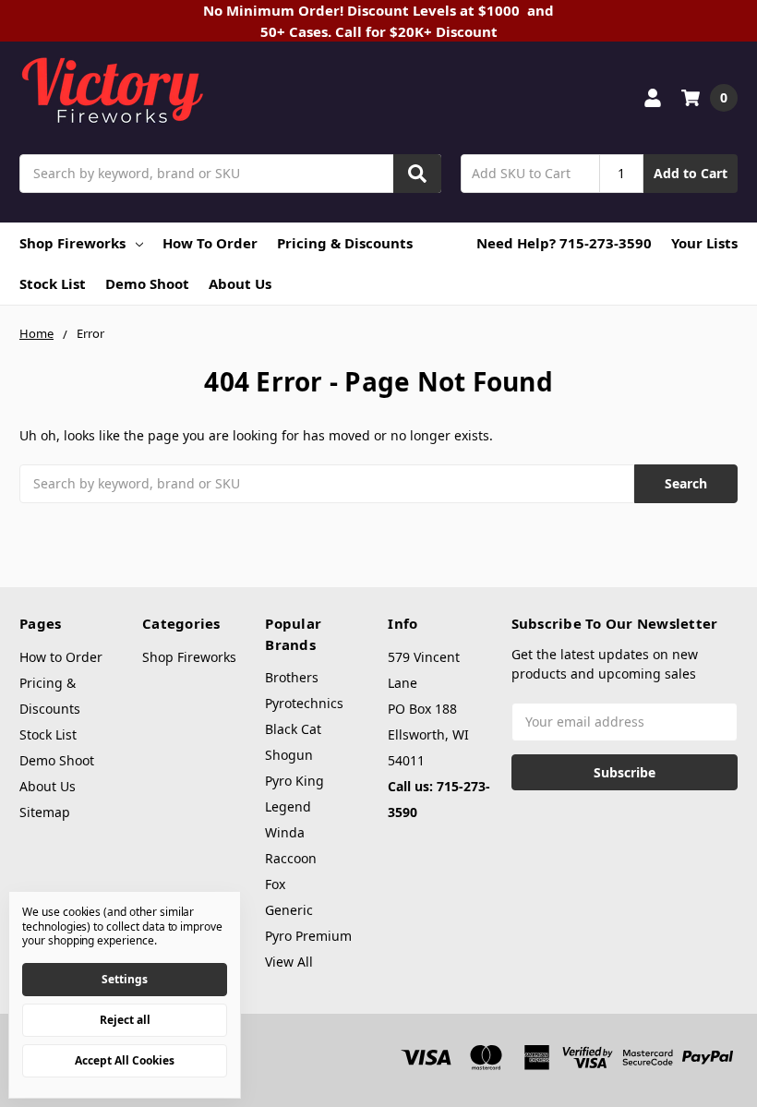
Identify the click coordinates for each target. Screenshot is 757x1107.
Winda (285, 832)
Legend (288, 806)
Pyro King (294, 780)
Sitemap (44, 812)
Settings (125, 979)
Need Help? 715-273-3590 (564, 243)
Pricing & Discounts (345, 243)
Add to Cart (690, 173)
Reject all (125, 1020)
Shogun (289, 755)
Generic (289, 910)
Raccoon (291, 858)
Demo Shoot (147, 283)
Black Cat (293, 729)
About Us (240, 283)
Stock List (52, 283)
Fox (275, 884)
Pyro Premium (308, 936)
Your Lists (704, 243)
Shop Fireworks (72, 243)
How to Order (210, 243)
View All (289, 961)
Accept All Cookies (124, 1060)
